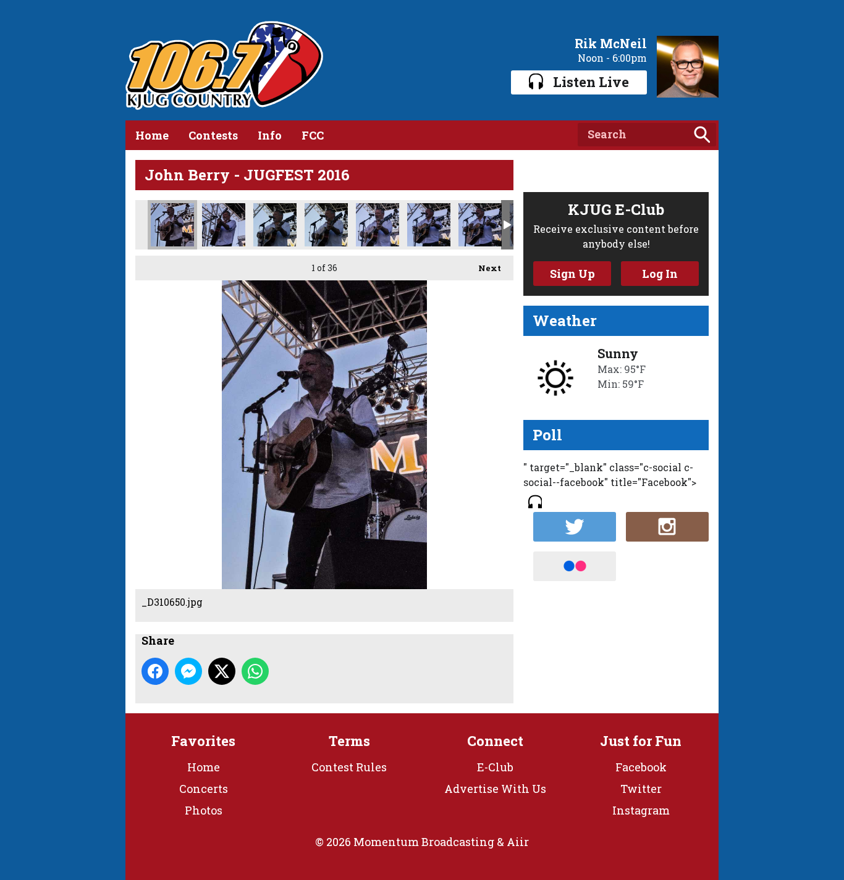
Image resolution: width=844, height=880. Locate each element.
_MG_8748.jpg (480, 224)
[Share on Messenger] (188, 671)
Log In (660, 273)
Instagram (641, 810)
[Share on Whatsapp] (255, 671)
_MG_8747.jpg (428, 224)
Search (702, 134)
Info (270, 135)
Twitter (641, 788)
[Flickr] (574, 566)
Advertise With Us (495, 788)
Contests (213, 135)
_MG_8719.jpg (223, 224)
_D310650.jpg (172, 224)
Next (483, 268)
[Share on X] (221, 671)
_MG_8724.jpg (326, 224)
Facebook (641, 767)
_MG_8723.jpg (275, 224)
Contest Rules (349, 767)
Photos (203, 810)
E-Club (495, 767)
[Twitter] (574, 527)
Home (152, 135)
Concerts (203, 788)
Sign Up (572, 273)
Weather (565, 320)
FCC (313, 135)
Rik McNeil (611, 43)
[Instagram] (667, 527)
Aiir (518, 841)
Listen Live (591, 82)
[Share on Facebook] (155, 671)
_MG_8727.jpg (377, 224)
